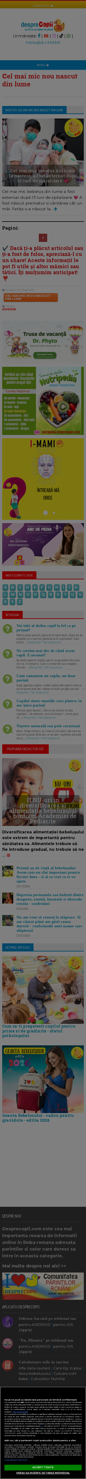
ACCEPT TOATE (42, 1467)
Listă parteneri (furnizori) (15, 1460)
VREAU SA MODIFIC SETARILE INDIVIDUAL (43, 1472)
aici (42, 1426)
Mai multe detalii (20, 1412)
